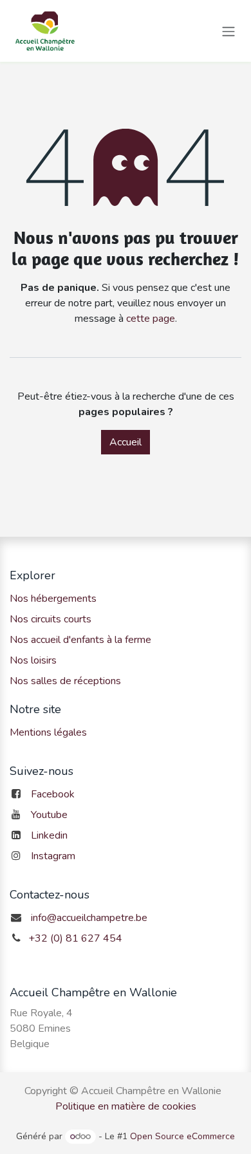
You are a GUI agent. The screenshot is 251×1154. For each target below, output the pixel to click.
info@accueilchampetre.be (89, 918)
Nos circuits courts (50, 619)
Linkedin (49, 835)
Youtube (49, 815)
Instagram (53, 856)
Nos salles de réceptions (65, 681)
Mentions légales (48, 732)
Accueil (125, 442)
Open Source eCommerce (182, 1136)
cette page (150, 319)
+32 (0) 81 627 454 (75, 938)
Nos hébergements (53, 598)
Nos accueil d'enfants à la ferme (80, 640)
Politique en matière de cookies (125, 1106)
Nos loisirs (33, 660)
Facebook (53, 794)
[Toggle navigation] (228, 30)
